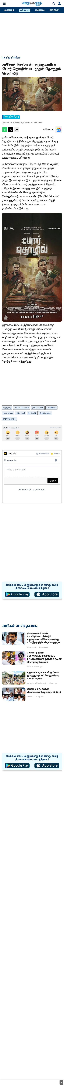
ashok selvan (8, 413)
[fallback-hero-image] (13, 638)
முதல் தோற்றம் (9, 418)
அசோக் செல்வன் (21, 407)
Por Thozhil (32, 413)
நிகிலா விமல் (37, 407)
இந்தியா (53, 10)
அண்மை (9, 10)
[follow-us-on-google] (58, 129)
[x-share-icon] (10, 131)
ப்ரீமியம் (24, 10)
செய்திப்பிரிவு (11, 117)
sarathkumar (51, 407)
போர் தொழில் (45, 413)
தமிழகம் (40, 10)
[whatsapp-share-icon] (4, 131)
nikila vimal (20, 413)
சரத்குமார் (7, 407)
